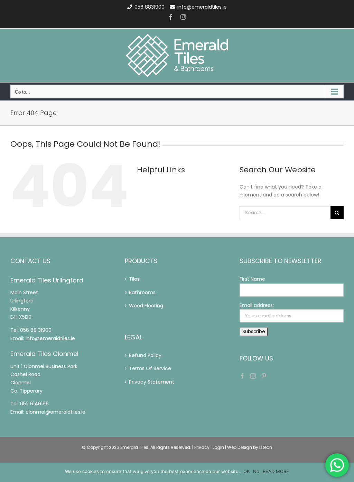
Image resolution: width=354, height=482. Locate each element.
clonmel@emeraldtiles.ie (55, 411)
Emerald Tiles (134, 447)
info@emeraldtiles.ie (202, 6)
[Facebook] (242, 376)
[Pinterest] (264, 376)
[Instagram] (253, 376)
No (256, 471)
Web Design (239, 447)
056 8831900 (149, 6)
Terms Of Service (150, 368)
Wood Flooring (146, 305)
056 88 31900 (36, 330)
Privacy (201, 447)
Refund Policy (145, 355)
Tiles (134, 279)
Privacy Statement (151, 381)
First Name (252, 279)
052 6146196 (34, 403)
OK (246, 471)
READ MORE (276, 471)
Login (218, 447)
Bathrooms (142, 292)
